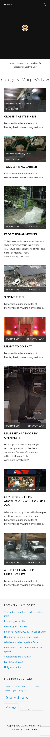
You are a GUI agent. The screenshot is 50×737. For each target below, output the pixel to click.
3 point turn (14, 297)
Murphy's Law (24, 103)
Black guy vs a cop (13, 661)
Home (12, 63)
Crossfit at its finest (20, 116)
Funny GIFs (22, 63)
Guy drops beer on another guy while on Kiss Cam (24, 501)
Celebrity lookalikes (19, 686)
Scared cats (17, 697)
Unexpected (37, 709)
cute (30, 686)
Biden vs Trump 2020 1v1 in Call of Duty (25, 631)
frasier (7, 691)
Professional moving (20, 234)
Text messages (26, 709)
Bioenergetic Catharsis (16, 626)
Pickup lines (22, 691)
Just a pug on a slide (14, 621)
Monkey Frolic (33, 725)
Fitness (37, 686)
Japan (14, 691)
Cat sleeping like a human (17, 656)
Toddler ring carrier (20, 167)
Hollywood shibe (12, 667)
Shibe (11, 708)
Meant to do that (18, 346)
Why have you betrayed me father (21, 642)
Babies (7, 686)
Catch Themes (30, 729)
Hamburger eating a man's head (21, 637)
